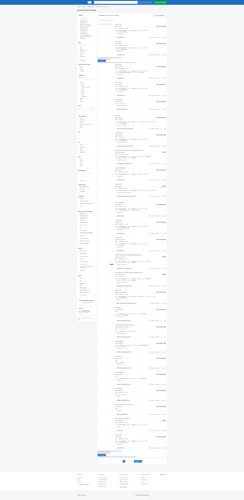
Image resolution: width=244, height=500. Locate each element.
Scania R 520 (118, 220)
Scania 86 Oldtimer (119, 372)
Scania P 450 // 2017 (120, 202)
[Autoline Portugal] (81, 2)
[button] (162, 37)
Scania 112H (118, 356)
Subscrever (102, 60)
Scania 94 (117, 115)
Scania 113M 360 (119, 341)
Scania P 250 (118, 24)
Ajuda (78, 479)
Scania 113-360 (118, 99)
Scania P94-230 (119, 132)
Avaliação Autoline (102, 484)
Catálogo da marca (102, 486)
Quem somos (80, 477)
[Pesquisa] (95, 2)
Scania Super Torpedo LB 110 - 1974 (124, 404)
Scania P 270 (118, 64)
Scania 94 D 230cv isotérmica (122, 418)
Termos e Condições (102, 477)
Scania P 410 (118, 237)
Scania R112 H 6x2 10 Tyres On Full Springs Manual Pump (129, 150)
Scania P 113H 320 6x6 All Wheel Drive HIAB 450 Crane (128, 255)
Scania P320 (118, 290)
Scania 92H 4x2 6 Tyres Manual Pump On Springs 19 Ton (128, 272)
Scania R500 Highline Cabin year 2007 (124, 324)
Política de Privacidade (117, 62)
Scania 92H (118, 307)
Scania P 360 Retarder (120, 167)
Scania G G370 (118, 184)
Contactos (79, 481)
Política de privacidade (102, 479)
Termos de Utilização (131, 62)
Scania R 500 (118, 388)
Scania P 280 (118, 434)
